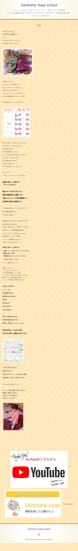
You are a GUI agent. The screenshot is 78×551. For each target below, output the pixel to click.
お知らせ (24, 10)
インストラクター (34, 16)
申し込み (4, 37)
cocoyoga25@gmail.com (10, 384)
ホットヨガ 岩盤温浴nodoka (16, 13)
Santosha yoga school (39, 529)
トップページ (16, 10)
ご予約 (49, 10)
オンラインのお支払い (59, 10)
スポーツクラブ (50, 13)
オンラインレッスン (39, 10)
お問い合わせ (45, 16)
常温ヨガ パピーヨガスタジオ (35, 13)
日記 (30, 10)
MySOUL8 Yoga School (63, 13)
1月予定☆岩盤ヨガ (10, 34)
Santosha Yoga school (39, 5)
